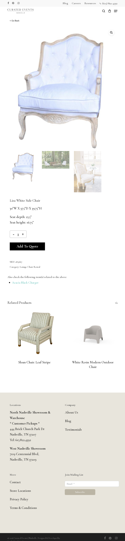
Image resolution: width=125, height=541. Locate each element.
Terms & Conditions (23, 508)
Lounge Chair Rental (30, 266)
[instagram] (19, 3)
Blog (68, 421)
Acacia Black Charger (25, 282)
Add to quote (27, 246)
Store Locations (20, 491)
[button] (115, 11)
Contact (15, 482)
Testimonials (73, 430)
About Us (71, 412)
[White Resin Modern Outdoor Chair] (93, 333)
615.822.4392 (23, 440)
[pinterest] (13, 3)
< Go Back (14, 21)
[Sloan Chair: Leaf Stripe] (34, 333)
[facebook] (8, 3)
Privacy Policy (19, 499)
